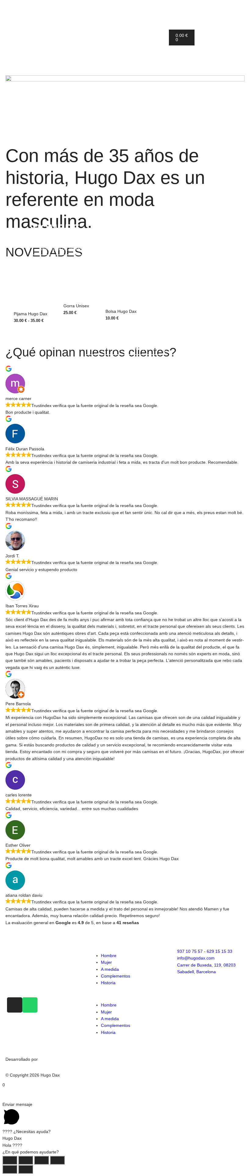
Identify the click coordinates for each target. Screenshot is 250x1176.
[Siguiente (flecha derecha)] (25, 1169)
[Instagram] (14, 1005)
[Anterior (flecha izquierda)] (9, 1169)
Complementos (115, 976)
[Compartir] (41, 1160)
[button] (125, 994)
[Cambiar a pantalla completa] (25, 1160)
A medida (110, 969)
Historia (108, 982)
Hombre (108, 955)
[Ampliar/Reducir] (9, 1160)
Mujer (106, 962)
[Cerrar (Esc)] (57, 1160)
